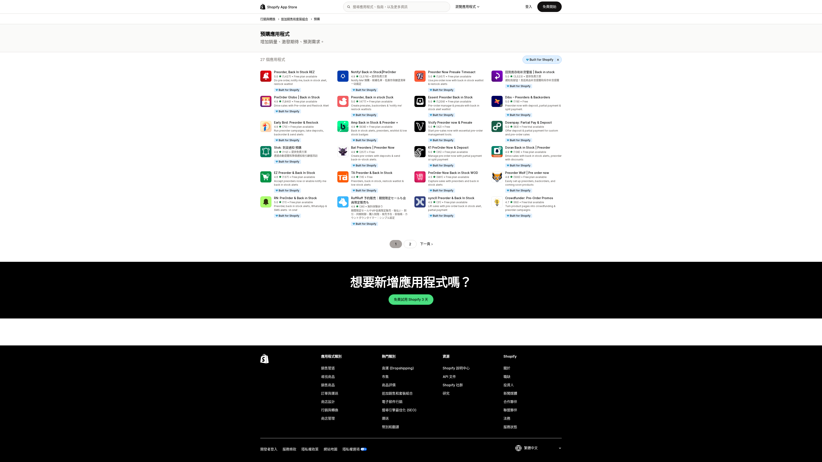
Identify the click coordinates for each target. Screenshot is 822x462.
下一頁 (425, 244)
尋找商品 (328, 377)
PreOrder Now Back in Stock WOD (453, 173)
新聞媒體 (510, 393)
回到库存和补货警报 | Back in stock (530, 72)
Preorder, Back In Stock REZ (294, 72)
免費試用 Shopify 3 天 (411, 299)
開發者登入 (268, 449)
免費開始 (549, 6)
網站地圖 (330, 449)
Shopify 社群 (453, 385)
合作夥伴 (510, 402)
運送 (385, 418)
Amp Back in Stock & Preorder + (374, 122)
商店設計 (328, 402)
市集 (385, 377)
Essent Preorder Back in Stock (450, 97)
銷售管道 (328, 368)
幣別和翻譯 (390, 427)
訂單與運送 (329, 393)
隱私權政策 (310, 449)
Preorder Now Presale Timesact (451, 72)
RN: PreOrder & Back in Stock (295, 198)
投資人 (508, 385)
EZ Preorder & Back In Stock (294, 173)
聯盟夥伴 (510, 410)
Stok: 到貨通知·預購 (287, 147)
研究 (446, 393)
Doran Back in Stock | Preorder (527, 147)
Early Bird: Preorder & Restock (296, 122)
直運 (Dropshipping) (398, 368)
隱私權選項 (351, 449)
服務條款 (289, 449)
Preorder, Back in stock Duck (372, 97)
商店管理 (328, 418)
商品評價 (389, 385)
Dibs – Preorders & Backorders (527, 97)
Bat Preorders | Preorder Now (373, 147)
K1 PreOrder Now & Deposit (448, 147)
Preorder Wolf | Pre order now (527, 173)
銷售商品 (328, 385)
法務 (506, 418)
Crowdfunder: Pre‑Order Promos (529, 198)
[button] (295, 81)
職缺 (506, 377)
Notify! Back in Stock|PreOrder (373, 72)
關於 (506, 368)
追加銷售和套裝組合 (397, 393)
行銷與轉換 (329, 410)
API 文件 (449, 377)
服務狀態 (510, 427)
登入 (528, 6)
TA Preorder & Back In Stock (371, 173)
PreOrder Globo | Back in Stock (297, 97)
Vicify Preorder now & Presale (450, 122)
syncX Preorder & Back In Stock (451, 198)
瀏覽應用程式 (465, 6)
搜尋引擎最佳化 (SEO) (399, 410)
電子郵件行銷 (392, 402)
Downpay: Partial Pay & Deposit (528, 122)
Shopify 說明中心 (456, 368)
